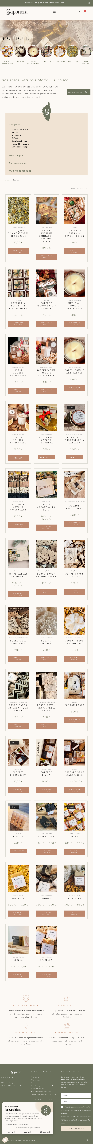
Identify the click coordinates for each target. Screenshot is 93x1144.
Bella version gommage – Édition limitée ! (46, 236)
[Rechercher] (6, 16)
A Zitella (75, 898)
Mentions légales (37, 1088)
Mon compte (16, 155)
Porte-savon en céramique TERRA (18, 708)
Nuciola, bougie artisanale (74, 306)
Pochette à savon (79, 502)
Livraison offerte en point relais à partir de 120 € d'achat (43, 2)
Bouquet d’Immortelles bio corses (18, 233)
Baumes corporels (77, 434)
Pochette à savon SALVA (18, 642)
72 (81, 189)
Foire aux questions (38, 1083)
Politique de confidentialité (41, 1091)
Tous (85, 189)
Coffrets (46, 61)
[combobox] (2, 16)
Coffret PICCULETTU (18, 773)
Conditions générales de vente (42, 1086)
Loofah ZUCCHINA (46, 642)
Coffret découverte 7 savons (46, 306)
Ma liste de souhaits (20, 170)
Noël (21, 769)
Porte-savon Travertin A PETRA (46, 708)
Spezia (18, 960)
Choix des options (75, 251)
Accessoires (60, 61)
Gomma (46, 898)
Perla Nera (46, 837)
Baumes (20, 61)
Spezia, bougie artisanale (18, 440)
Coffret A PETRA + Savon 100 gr (74, 233)
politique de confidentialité (81, 1107)
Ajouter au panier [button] (18, 251)
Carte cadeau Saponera (22, 147)
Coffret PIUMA (46, 773)
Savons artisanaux (20, 129)
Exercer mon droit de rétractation (43, 1094)
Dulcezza (18, 898)
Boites (44, 501)
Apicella (46, 960)
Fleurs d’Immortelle (20, 144)
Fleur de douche (79, 638)
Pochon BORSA (75, 705)
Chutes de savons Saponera (46, 440)
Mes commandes (18, 163)
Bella (75, 837)
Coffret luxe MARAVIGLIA (74, 773)
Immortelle (72, 61)
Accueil (8, 180)
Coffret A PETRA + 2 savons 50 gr (18, 306)
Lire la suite (46, 457)
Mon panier (35, 1077)
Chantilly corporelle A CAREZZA (74, 440)
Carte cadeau (18, 571)
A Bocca (18, 837)
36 (78, 189)
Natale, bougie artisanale (18, 373)
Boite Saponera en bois (46, 507)
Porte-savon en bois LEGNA (46, 575)
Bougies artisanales (21, 141)
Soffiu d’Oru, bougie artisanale (46, 373)
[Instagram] (87, 1140)
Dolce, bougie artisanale (75, 371)
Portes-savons (50, 571)
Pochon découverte (74, 507)
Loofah (50, 638)
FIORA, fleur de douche (75, 642)
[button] (54, 12)
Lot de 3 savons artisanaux (18, 507)
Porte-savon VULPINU (75, 575)
